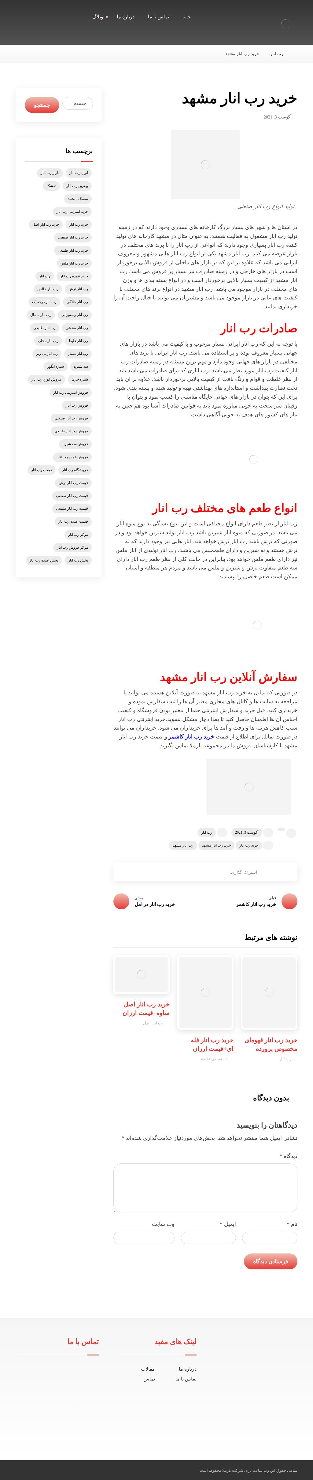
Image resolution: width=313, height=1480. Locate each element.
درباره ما (188, 1369)
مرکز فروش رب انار (72, 547)
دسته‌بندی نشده (214, 1059)
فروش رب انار (77, 405)
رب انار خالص (47, 289)
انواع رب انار (78, 173)
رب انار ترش (78, 289)
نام (292, 1224)
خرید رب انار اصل (45, 224)
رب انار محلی (48, 341)
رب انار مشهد (183, 845)
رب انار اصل (153, 1023)
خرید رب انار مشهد (216, 845)
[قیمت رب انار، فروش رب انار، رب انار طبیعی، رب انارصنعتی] (285, 24)
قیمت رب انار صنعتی (72, 496)
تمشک (51, 186)
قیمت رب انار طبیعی (72, 508)
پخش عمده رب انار (43, 560)
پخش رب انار (78, 560)
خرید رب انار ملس (74, 263)
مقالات (148, 1369)
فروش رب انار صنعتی (71, 418)
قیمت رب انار (41, 470)
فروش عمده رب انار (72, 457)
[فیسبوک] (269, 1428)
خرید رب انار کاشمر (191, 737)
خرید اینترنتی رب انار (72, 211)
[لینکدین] (249, 1428)
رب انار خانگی (77, 302)
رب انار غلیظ (78, 341)
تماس (149, 1378)
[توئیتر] (259, 1428)
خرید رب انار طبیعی (73, 250)
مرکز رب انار (78, 534)
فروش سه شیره (75, 444)
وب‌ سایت (163, 1224)
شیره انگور (55, 366)
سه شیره (81, 366)
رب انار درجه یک (44, 302)
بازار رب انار (50, 173)
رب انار (206, 832)
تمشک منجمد (78, 199)
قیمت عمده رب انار (73, 521)
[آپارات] (240, 1428)
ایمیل (228, 1224)
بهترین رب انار (77, 186)
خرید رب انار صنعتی (73, 237)
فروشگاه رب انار (75, 470)
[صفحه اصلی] (295, 53)
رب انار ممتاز (78, 353)
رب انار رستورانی (74, 315)
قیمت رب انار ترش (73, 483)
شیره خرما (80, 379)
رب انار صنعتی (77, 328)
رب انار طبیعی (44, 328)
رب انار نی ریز (47, 353)
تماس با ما (186, 1378)
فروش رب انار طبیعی (71, 431)
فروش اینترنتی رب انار (70, 392)
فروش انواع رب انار (46, 379)
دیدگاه (288, 1156)
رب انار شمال (40, 315)
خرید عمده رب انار (74, 276)
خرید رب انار (248, 845)
